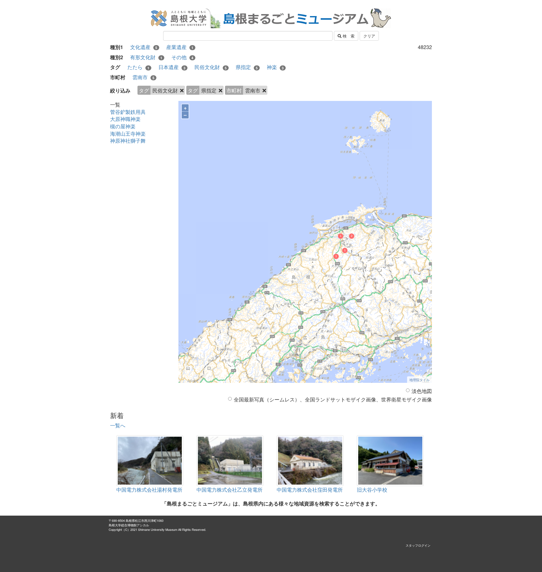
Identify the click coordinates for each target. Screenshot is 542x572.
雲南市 (143, 77)
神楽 (275, 66)
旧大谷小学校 (372, 489)
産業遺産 (179, 46)
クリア (369, 36)
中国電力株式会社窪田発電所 (310, 489)
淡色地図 (422, 390)
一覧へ (117, 425)
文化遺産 (143, 46)
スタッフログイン (418, 545)
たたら (138, 66)
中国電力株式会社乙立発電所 (229, 489)
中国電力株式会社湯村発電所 (149, 489)
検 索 (348, 36)
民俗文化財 (210, 66)
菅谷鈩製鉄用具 (128, 111)
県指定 (247, 66)
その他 (182, 57)
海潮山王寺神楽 (128, 133)
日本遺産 (171, 66)
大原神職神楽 (125, 118)
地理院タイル (419, 379)
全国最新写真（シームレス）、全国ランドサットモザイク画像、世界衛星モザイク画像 (333, 399)
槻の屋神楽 (123, 126)
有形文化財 (146, 57)
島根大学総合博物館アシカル (129, 525)
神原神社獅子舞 (128, 140)
